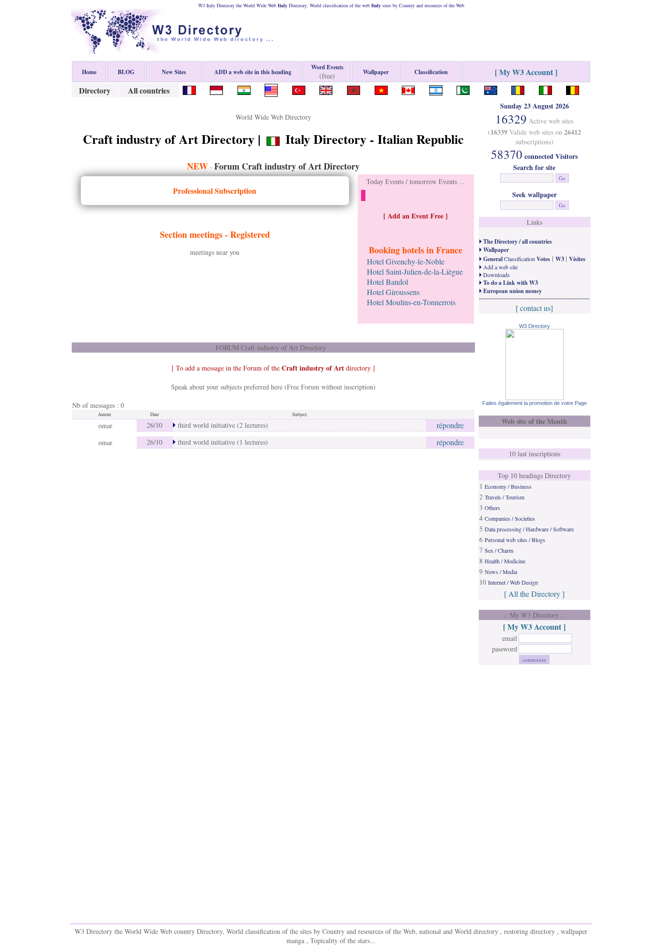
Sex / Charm (499, 550)
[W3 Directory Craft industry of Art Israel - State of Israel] (436, 89)
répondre (450, 425)
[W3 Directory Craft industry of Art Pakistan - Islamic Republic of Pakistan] (463, 89)
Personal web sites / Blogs (515, 539)
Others (492, 508)
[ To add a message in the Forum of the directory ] (273, 368)
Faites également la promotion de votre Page (534, 403)
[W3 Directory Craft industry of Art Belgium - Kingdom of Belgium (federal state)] (573, 89)
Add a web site (500, 267)
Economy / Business (508, 486)
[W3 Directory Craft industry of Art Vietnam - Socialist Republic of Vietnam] (381, 89)
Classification (516, 259)
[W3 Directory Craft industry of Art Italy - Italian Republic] (545, 89)
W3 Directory (534, 326)
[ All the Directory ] (534, 594)
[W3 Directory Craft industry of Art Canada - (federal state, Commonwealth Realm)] (408, 89)
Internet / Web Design (513, 582)
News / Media (501, 571)
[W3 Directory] (534, 397)
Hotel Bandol (387, 282)
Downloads (496, 275)
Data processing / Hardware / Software (529, 529)
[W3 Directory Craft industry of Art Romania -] (518, 89)
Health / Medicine (505, 561)
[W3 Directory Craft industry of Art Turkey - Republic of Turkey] (299, 89)
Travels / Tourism (504, 497)
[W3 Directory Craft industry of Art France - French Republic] (189, 89)
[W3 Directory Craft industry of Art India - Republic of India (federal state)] (244, 89)
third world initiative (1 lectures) (222, 442)
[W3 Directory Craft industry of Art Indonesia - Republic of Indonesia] (216, 89)
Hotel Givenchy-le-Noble (405, 261)
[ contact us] (534, 308)
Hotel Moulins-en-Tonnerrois (411, 302)
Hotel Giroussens (393, 292)
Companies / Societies (510, 518)
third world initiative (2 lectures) (222, 425)
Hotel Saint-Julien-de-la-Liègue (415, 271)
